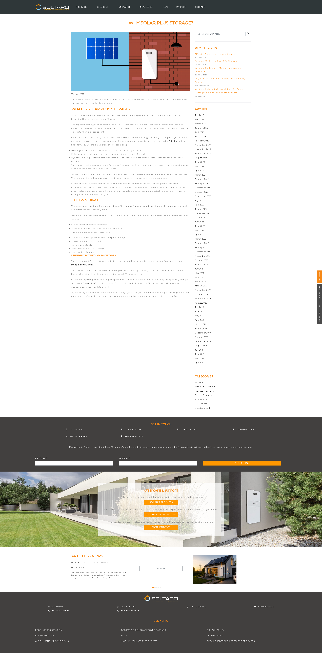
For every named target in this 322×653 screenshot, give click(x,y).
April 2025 (200, 132)
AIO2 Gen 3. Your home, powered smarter (215, 54)
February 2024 (202, 179)
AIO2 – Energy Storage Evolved (139, 641)
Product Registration (320, 293)
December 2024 (203, 145)
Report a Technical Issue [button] (161, 515)
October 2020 (202, 294)
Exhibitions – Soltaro (205, 386)
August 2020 (201, 303)
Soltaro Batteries (203, 395)
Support (181, 7)
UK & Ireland (201, 404)
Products (81, 7)
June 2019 (200, 354)
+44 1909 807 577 (134, 436)
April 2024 (200, 170)
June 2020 (200, 311)
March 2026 (200, 123)
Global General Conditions (52, 641)
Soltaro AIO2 (89, 283)
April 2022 (199, 234)
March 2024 (201, 175)
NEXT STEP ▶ (242, 463)
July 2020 (199, 307)
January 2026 (201, 128)
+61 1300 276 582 (78, 436)
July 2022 (199, 222)
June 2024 (200, 162)
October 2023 (201, 192)
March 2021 (200, 281)
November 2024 (203, 149)
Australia (199, 382)
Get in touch (320, 276)
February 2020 (202, 328)
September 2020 (203, 298)
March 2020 (201, 324)
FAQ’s (124, 635)
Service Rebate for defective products (231, 641)
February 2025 (202, 141)
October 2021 (201, 260)
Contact (200, 7)
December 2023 (203, 187)
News (165, 7)
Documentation (45, 635)
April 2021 (199, 277)
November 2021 (203, 256)
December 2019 (203, 333)
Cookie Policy (215, 635)
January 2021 (201, 286)
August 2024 (201, 158)
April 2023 (199, 205)
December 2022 (203, 213)
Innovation (124, 7)
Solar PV (173, 141)
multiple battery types (82, 265)
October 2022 (201, 217)
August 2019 (201, 345)
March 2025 (200, 136)
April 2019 (199, 362)
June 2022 (200, 226)
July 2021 (199, 269)
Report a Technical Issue (320, 313)
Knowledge (145, 7)
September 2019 (203, 341)
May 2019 (199, 358)
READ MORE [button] (161, 569)
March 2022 (200, 239)
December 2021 (203, 251)
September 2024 (203, 153)
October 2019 (201, 337)
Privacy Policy (215, 630)
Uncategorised (202, 408)
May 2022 (199, 230)
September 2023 (203, 196)
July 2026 (199, 115)
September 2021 (203, 264)
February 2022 (202, 243)
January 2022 (201, 247)
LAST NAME (124, 458)
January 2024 (201, 183)
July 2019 (199, 350)
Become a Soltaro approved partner (143, 630)
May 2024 (200, 166)
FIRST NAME (41, 458)
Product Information (205, 391)
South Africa (201, 399)
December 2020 (203, 290)
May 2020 (200, 315)
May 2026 (199, 119)
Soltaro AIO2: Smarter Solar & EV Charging (216, 61)
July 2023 (199, 200)
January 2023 (201, 209)
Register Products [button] (161, 502)
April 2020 (200, 320)
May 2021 (199, 273)
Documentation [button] (161, 527)
